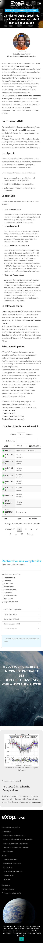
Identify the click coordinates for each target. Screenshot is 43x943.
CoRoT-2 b (9, 476)
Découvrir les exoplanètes (11, 827)
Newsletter (6, 885)
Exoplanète (8, 593)
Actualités (10, 10)
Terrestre (7, 581)
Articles (4, 855)
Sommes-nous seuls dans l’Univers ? (16, 847)
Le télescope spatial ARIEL (13, 311)
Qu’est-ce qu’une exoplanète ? (14, 835)
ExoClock (21, 54)
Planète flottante (10, 596)
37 (22, 534)
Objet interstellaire (11, 602)
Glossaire (6, 879)
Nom (6, 446)
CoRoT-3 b (9, 495)
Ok (22, 939)
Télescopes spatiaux (10, 859)
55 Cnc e (8, 450)
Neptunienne (9, 587)
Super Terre (8, 584)
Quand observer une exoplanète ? (15, 843)
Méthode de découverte (12, 863)
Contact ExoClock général (13, 416)
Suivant (30, 534)
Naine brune (8, 599)
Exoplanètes (6, 831)
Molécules (34, 446)
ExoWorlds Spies (9, 410)
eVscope (36, 802)
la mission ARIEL (24, 66)
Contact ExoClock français (13, 419)
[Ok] (40, 933)
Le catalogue (8, 851)
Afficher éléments (21, 434)
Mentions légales (8, 889)
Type (19, 446)
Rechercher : (10, 441)
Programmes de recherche (26, 10)
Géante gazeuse (10, 590)
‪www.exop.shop (17, 781)
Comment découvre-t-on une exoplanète (18, 839)
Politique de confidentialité (11, 893)
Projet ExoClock (8, 413)
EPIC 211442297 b (9, 503)
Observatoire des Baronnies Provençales (21, 56)
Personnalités (8, 875)
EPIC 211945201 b (9, 512)
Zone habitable (9, 578)
